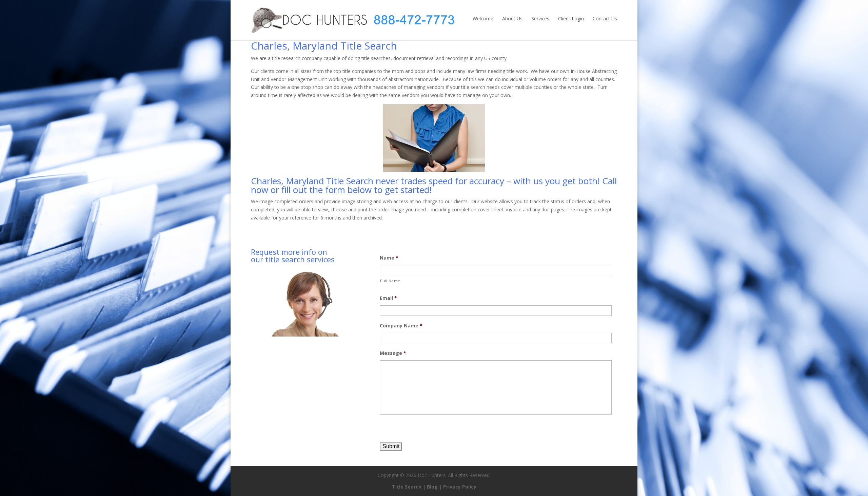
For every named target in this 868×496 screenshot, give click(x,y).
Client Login (571, 18)
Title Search (406, 486)
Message (393, 353)
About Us (512, 18)
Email (388, 298)
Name (389, 258)
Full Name (390, 280)
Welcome (483, 18)
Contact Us (605, 18)
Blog (432, 486)
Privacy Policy (459, 486)
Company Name (401, 326)
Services (540, 18)
